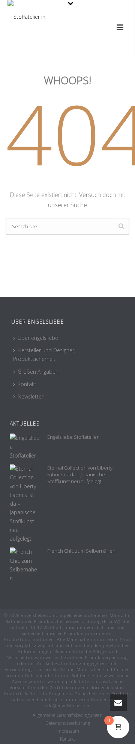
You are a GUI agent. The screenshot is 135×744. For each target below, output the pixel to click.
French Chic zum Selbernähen (81, 550)
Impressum (67, 731)
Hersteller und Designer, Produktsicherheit (44, 354)
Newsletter (31, 396)
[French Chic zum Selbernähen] (25, 564)
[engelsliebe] (27, 17)
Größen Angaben (38, 371)
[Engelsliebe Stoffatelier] (25, 446)
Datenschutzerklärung (67, 723)
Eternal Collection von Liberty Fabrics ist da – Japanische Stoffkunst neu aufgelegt (79, 474)
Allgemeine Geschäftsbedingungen (67, 715)
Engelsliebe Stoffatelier (73, 436)
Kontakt (27, 384)
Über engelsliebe (38, 337)
